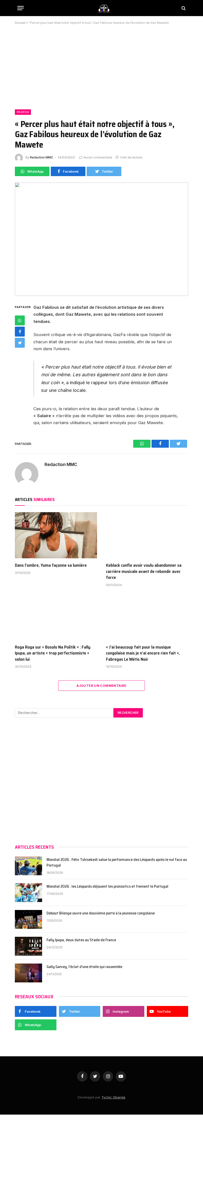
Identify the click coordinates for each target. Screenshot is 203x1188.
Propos (23, 112)
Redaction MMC (41, 157)
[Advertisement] (101, 64)
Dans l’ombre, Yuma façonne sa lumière (51, 565)
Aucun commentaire (97, 157)
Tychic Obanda (113, 1097)
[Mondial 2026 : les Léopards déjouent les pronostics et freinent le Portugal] (28, 892)
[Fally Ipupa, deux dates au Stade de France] (28, 946)
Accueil (20, 23)
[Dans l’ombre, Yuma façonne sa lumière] (56, 535)
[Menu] (20, 8)
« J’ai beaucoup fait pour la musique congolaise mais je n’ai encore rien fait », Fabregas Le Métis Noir (143, 653)
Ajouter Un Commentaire (101, 686)
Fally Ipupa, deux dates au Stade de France (81, 940)
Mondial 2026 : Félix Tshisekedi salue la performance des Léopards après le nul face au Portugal (117, 862)
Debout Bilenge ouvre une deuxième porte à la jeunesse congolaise (101, 913)
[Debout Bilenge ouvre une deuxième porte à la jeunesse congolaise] (28, 919)
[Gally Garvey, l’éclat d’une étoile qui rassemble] (28, 973)
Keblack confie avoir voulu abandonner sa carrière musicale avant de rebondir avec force (143, 571)
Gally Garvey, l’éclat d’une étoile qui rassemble (84, 967)
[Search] (183, 8)
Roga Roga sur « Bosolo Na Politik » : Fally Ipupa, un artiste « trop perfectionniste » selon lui (52, 653)
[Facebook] (20, 332)
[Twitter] (20, 343)
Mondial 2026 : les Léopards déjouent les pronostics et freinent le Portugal (107, 886)
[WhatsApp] (20, 320)
